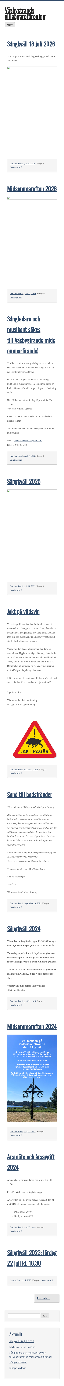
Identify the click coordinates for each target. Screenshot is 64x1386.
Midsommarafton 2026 (32, 188)
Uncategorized (16, 167)
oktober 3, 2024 (31, 769)
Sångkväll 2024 (23, 928)
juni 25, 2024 (30, 1001)
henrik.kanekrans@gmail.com (28, 440)
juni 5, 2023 (26, 1280)
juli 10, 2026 (29, 163)
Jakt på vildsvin (23, 611)
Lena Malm (15, 1280)
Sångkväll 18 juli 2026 (31, 43)
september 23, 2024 (32, 903)
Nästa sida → (43, 1298)
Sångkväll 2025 (23, 481)
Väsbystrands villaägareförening (25, 13)
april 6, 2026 (29, 456)
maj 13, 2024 (30, 1131)
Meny (10, 24)
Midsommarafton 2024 (32, 1026)
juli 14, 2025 (29, 586)
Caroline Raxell (16, 163)
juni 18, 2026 (30, 293)
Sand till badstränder (29, 794)
